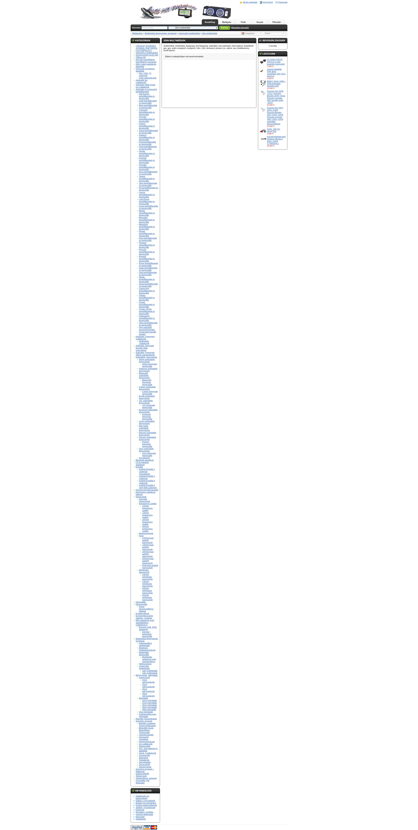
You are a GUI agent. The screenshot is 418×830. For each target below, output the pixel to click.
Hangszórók (141, 497)
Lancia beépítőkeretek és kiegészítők (147, 194)
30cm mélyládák (149, 705)
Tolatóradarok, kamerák (146, 778)
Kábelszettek (144, 746)
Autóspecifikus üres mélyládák (147, 715)
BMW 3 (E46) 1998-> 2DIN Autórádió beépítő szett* (276, 83)
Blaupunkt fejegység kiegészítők (147, 382)
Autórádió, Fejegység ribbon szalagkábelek (145, 353)
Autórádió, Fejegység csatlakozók (145, 337)
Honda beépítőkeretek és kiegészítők (147, 153)
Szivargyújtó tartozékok (144, 756)
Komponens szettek (147, 504)
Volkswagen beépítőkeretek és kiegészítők (147, 318)
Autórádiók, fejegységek (146, 357)
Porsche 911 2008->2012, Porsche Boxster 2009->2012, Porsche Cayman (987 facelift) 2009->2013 (276, 97)
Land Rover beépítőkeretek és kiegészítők (147, 201)
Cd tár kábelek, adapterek (142, 463)
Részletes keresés (240, 28)
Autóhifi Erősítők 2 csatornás (147, 477)
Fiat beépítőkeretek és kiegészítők (147, 143)
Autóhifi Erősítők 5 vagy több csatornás (148, 486)
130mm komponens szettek (147, 515)
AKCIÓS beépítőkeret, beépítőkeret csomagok (146, 61)
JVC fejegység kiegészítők (148, 406)
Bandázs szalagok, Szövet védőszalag (147, 724)
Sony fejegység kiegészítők (149, 454)
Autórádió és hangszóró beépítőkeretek (146, 90)
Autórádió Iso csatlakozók (141, 81)
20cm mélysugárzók (148, 681)
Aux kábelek (144, 458)
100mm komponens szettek (147, 508)
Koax (141, 536)
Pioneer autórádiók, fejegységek (147, 438)
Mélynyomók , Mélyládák (147, 675)
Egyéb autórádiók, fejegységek (147, 397)
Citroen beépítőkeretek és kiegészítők (147, 126)
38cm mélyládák (149, 707)
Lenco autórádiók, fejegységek (147, 422)
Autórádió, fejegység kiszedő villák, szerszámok (145, 348)
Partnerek (140, 810)
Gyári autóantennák (147, 78)
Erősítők (139, 467)
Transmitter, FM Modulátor (142, 781)
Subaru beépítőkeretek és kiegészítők (147, 297)
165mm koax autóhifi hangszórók (148, 554)
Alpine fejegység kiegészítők (149, 365)
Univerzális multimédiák (189, 33)
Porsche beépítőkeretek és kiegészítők (147, 251)
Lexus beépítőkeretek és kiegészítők (148, 207)
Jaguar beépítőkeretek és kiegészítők (147, 178)
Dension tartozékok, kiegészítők (147, 634)
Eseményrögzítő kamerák (147, 490)
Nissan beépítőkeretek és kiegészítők (147, 233)
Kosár (260, 22)
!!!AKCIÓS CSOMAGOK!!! (147, 53)
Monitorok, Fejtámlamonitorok (147, 649)
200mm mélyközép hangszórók (147, 597)
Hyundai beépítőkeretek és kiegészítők (147, 167)
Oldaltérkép (141, 819)
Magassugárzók (146, 533)
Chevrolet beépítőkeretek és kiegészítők (147, 112)
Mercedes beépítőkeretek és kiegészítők (147, 219)
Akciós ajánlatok (250, 2)
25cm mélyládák (149, 703)
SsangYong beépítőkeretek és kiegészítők (147, 290)
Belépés (226, 22)
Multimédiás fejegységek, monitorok (161, 33)
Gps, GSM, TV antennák (145, 74)
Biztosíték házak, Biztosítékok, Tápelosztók (146, 730)
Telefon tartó (141, 776)
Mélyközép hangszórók (144, 571)
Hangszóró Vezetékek (144, 738)
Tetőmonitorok (145, 664)
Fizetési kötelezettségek (146, 805)
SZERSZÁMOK (142, 774)
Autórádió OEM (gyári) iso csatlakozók (145, 86)
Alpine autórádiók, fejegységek (147, 360)
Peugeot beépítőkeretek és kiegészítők (147, 245)
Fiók (243, 22)
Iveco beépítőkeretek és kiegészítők (148, 173)
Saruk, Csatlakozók (147, 753)
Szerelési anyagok (144, 721)
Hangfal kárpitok (146, 735)
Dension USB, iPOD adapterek (148, 628)
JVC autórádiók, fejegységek (146, 402)
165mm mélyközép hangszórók (147, 590)
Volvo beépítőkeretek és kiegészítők (148, 324)
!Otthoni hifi (141, 57)
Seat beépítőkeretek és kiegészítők (148, 273)
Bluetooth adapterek (145, 460)
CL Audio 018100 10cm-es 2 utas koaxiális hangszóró (276, 61)
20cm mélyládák (149, 700)
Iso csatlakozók (146, 744)
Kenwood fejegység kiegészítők (147, 416)
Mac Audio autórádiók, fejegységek (144, 428)
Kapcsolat (283, 2)
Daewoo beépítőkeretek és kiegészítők (147, 137)
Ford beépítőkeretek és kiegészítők (148, 147)
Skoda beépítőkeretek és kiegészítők (147, 279)
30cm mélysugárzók (148, 690)
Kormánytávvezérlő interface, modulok (144, 617)
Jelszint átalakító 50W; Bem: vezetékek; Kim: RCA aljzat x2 (276, 72)
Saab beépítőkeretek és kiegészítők (148, 269)
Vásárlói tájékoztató (144, 814)
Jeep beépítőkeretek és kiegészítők (148, 184)
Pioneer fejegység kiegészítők (147, 444)
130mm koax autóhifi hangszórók (148, 547)
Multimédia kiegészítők (144, 653)
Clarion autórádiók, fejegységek (147, 388)
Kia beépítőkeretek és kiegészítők (148, 189)
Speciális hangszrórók (144, 500)
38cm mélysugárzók (148, 695)
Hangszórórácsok (147, 742)
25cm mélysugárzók (148, 685)
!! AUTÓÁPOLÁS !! (144, 50)
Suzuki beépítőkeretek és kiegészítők (147, 304)
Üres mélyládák (146, 712)
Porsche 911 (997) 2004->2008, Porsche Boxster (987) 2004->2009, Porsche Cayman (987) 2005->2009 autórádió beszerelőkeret (275, 116)
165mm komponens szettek (147, 522)
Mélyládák (143, 698)
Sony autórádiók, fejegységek (146, 450)
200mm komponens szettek (147, 528)
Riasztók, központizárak (146, 719)
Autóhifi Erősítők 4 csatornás (147, 482)
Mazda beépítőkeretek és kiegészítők (147, 213)
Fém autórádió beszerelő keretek (147, 328)
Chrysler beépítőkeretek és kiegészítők (147, 119)
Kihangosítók (141, 604)
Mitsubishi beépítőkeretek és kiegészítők (147, 226)
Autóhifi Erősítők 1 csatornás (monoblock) (147, 471)
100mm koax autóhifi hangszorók (148, 540)
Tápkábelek (144, 760)
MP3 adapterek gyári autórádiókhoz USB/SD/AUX (145, 622)
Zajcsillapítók (145, 762)
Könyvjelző (268, 2)
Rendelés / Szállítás (144, 812)
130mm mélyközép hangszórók (147, 583)
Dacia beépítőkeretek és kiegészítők (148, 131)
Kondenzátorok (142, 613)
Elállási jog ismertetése (146, 803)
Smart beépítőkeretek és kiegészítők (148, 285)
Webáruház (137, 33)
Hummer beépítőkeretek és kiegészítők (147, 160)
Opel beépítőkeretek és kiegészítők (148, 239)
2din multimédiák (209, 33)
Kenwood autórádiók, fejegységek (148, 411)
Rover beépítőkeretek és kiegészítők (148, 264)
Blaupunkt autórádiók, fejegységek (144, 375)
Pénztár (277, 22)
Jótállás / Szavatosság (145, 807)
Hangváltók (141, 602)
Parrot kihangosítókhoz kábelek (146, 609)
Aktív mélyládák (149, 710)
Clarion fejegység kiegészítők (150, 392)
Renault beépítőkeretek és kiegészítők (147, 258)
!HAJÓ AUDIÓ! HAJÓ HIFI (147, 55)
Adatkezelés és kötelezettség (142, 797)
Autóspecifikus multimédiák (145, 644)
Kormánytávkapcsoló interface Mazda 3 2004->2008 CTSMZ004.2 (276, 140)
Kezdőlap (210, 22)
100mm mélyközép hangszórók (147, 576)
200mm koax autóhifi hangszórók (148, 560)
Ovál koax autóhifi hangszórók (150, 566)
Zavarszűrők (144, 764)
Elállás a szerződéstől (145, 801)
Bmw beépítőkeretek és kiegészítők (148, 106)
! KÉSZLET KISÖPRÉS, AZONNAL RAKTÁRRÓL (147, 47)
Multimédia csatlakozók (144, 342)
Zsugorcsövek (145, 767)
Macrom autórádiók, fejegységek (148, 434)
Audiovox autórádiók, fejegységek (148, 370)
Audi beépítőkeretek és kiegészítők (148, 102)
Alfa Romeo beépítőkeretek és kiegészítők (147, 96)
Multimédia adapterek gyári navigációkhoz (149, 659)
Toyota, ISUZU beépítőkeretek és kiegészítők (147, 311)
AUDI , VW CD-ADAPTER (273, 130)
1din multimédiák (149, 671)
